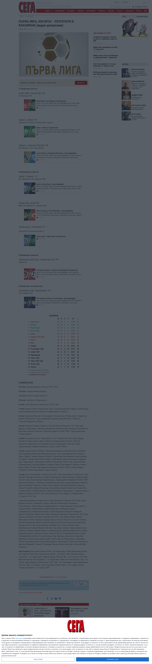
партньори (18, 638)
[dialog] (76, 641)
